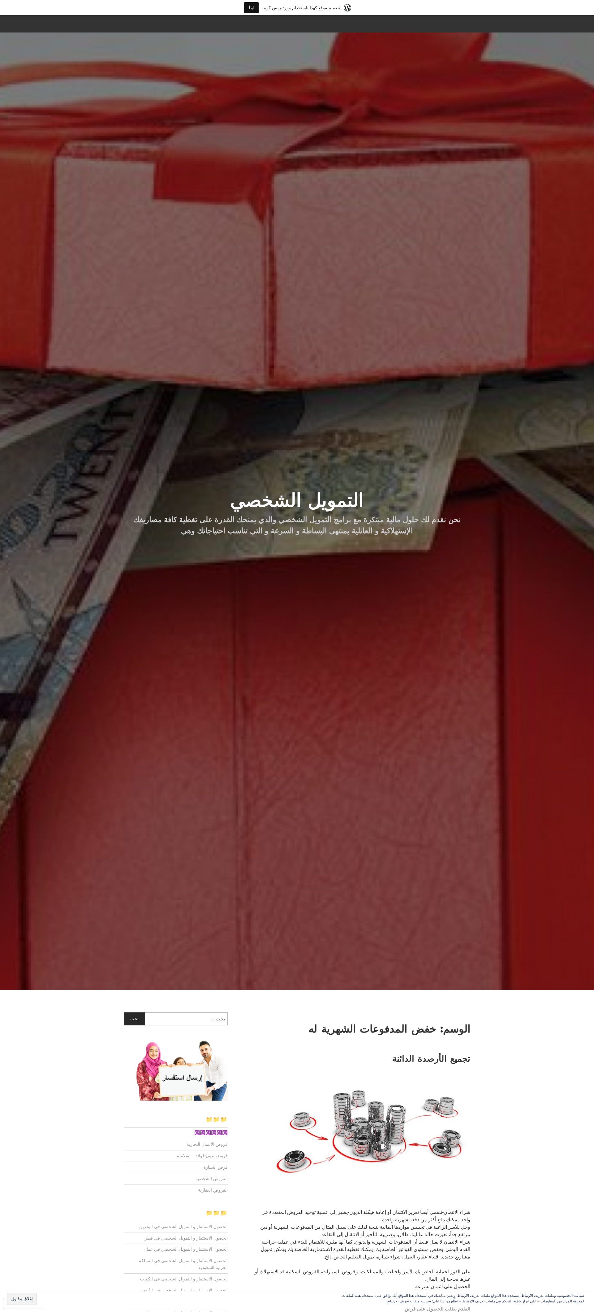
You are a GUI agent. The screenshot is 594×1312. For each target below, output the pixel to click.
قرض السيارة (216, 1167)
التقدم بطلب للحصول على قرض (437, 1308)
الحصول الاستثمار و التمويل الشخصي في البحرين (183, 1226)
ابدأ (251, 7)
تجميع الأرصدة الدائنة (431, 1058)
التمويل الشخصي (297, 500)
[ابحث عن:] (176, 1018)
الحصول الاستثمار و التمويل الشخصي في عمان (186, 1249)
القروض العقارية (213, 1190)
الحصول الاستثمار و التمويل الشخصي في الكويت (184, 1278)
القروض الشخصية (212, 1178)
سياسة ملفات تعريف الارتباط (409, 1301)
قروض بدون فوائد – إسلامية (202, 1155)
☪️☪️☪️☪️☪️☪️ (211, 1132)
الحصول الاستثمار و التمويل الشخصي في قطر (186, 1238)
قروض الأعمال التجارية (207, 1144)
